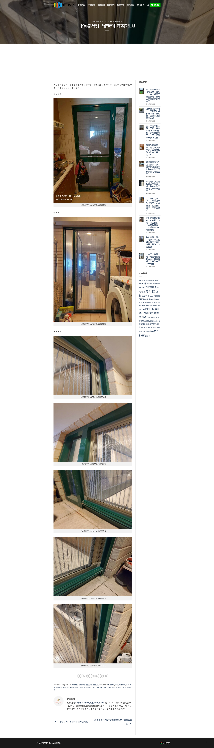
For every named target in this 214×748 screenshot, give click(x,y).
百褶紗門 (111, 685)
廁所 (124, 687)
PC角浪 (151, 280)
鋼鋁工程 (103, 21)
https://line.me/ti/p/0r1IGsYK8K (90, 702)
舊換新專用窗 (156, 327)
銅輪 (148, 331)
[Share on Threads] (93, 676)
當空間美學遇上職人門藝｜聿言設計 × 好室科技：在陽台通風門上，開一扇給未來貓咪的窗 (153, 132)
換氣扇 (150, 302)
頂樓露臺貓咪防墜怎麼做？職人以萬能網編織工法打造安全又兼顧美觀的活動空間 (153, 168)
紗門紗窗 (111, 21)
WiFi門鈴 (149, 284)
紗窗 (97, 687)
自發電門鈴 (149, 327)
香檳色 (147, 336)
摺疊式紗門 (75, 687)
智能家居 (154, 306)
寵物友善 (120, 5)
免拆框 (150, 291)
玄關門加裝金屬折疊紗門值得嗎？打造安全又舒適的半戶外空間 (153, 186)
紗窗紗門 (91, 5)
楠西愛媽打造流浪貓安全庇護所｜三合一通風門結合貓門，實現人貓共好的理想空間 (153, 95)
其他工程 (140, 5)
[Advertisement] (107, 60)
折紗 (116, 685)
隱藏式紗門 (103, 687)
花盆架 (141, 331)
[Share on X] (84, 676)
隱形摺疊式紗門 (89, 687)
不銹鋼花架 (156, 284)
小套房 (152, 296)
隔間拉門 (111, 5)
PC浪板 (146, 280)
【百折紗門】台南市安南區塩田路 (72, 722)
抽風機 (145, 299)
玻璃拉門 (149, 324)
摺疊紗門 (118, 21)
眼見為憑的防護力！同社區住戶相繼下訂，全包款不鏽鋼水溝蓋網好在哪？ (153, 113)
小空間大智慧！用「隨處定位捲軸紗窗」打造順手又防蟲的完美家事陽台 (153, 259)
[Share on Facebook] (79, 676)
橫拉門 (149, 313)
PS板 (144, 283)
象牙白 (145, 331)
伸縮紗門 (122, 685)
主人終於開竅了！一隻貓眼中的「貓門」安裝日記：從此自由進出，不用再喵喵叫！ (153, 204)
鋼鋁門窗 (81, 5)
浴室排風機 (148, 321)
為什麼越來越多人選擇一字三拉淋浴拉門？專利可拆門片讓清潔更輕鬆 (153, 242)
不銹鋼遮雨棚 (149, 287)
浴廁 (81, 687)
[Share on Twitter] (88, 676)
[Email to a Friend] (97, 676)
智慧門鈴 (149, 306)
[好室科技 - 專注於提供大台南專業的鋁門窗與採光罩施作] (64, 5)
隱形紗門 (67, 687)
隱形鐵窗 (130, 5)
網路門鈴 (143, 327)
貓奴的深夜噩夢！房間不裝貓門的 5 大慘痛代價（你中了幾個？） (153, 150)
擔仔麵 (155, 303)
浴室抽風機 (151, 317)
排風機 (145, 302)
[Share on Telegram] (106, 676)
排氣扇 (151, 299)
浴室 (113, 687)
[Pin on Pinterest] (102, 676)
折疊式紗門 (60, 687)
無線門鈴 (155, 321)
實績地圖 (95, 21)
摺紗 (127, 685)
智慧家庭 (144, 306)
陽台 (109, 687)
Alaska (141, 280)
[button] (148, 5)
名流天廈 (145, 295)
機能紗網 (101, 5)
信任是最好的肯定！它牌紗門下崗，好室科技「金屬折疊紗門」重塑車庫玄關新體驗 (153, 224)
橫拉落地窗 (148, 309)
